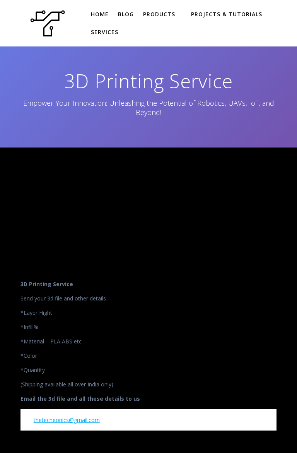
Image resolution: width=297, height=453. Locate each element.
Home (100, 14)
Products (159, 14)
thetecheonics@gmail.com (67, 420)
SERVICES (104, 32)
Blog (126, 14)
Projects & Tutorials (226, 14)
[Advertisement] (148, 205)
